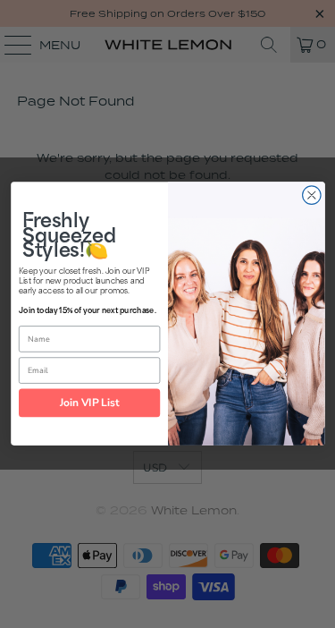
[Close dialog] (311, 195)
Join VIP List (89, 402)
